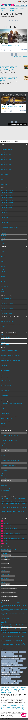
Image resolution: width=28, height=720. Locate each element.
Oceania (3, 319)
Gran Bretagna (12, 45)
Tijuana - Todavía (5, 411)
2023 (18, 45)
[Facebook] (10, 20)
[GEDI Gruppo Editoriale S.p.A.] (19, 2)
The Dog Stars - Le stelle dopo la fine (9, 435)
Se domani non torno (6, 385)
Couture (3, 445)
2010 (19, 106)
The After (4, 44)
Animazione (4, 240)
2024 (12, 147)
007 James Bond (14, 667)
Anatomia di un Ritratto (6, 418)
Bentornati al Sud (5, 377)
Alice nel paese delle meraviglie (9, 681)
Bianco (2, 392)
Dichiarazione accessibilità (8, 709)
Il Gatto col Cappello (5, 380)
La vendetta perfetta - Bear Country (9, 440)
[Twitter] (12, 20)
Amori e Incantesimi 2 (6, 370)
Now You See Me (5, 654)
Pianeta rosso (4, 553)
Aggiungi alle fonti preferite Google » (17, 9)
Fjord (2, 375)
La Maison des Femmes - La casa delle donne (11, 403)
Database (13, 687)
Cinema (7, 687)
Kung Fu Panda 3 (5, 595)
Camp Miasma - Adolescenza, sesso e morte (11, 324)
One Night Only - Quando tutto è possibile (10, 443)
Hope (2, 373)
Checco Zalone (5, 660)
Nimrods (3, 342)
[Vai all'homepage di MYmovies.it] (7, 6)
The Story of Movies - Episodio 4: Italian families (12, 514)
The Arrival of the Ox (5, 421)
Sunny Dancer (4, 475)
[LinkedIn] (15, 20)
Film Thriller (4, 235)
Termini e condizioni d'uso (8, 707)
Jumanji (3, 570)
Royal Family (4, 663)
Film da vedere (4, 174)
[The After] (13, 36)
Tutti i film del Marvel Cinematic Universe (11, 676)
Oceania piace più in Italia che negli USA (10, 602)
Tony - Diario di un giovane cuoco (9, 453)
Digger (2, 397)
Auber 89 (3, 423)
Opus (20, 656)
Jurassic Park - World (7, 665)
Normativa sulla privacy (17, 705)
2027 (2, 147)
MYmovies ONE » (3, 9)
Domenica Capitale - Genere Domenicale (10, 416)
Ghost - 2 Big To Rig (5, 448)
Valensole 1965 (4, 329)
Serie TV (8, 689)
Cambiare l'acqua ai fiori (6, 382)
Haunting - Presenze (6, 578)
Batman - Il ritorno (5, 574)
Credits (3, 705)
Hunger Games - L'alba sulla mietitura (10, 353)
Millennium (20, 672)
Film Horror (3, 238)
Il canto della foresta (5, 390)
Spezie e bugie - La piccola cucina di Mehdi (11, 360)
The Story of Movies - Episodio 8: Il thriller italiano (12, 501)
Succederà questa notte (6, 387)
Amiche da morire (5, 566)
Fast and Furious (15, 674)
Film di (2, 179)
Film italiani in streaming (6, 310)
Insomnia (3, 562)
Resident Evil (4, 363)
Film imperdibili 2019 (6, 169)
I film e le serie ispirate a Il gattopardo (10, 658)
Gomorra (16, 651)
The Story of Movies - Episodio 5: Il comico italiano (12, 511)
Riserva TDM (19, 707)
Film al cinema (4, 177)
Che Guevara (5, 683)
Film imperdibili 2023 (6, 159)
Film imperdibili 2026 (6, 152)
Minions (3, 651)
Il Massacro (3, 426)
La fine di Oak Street (5, 337)
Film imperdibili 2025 (6, 154)
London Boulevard (8, 105)
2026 (5, 147)
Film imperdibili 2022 (6, 162)
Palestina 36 (4, 368)
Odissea (6, 523)
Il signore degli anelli (6, 678)
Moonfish (3, 406)
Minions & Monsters (8, 535)
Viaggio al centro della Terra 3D (8, 549)
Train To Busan (4, 470)
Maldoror (3, 326)
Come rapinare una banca (7, 493)
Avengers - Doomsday (6, 358)
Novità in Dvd (4, 184)
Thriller (3, 106)
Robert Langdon (5, 672)
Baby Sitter (20, 660)
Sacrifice (3, 339)
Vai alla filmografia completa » (20, 56)
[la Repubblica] (25, 2)
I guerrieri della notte (6, 590)
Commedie (3, 233)
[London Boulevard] (13, 100)
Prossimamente (9, 691)
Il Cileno (3, 455)
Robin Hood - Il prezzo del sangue (9, 334)
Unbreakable (16, 670)
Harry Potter (13, 672)
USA (7, 106)
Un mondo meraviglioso (6, 488)
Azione (2, 243)
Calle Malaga (4, 365)
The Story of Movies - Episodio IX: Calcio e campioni (13, 498)
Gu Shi (2, 408)
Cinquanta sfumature (17, 665)
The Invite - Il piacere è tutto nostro (9, 350)
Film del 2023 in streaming (7, 305)
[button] (23, 715)
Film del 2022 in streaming (7, 308)
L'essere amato (4, 395)
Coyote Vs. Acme (5, 473)
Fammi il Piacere (5, 490)
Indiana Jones (8, 670)
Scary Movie (9, 651)
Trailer (16, 691)
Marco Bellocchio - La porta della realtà (10, 460)
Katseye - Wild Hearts (6, 344)
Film (18, 687)
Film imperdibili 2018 (6, 172)
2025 (9, 147)
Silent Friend (4, 485)
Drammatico (4, 45)
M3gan (12, 654)
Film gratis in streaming (6, 298)
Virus (3, 670)
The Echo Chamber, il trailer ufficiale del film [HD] (12, 636)
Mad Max (19, 681)
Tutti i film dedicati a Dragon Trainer (10, 656)
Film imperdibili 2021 (6, 164)
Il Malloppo (3, 483)
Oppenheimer (13, 660)
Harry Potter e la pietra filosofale (8, 438)
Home (2, 687)
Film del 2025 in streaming (7, 300)
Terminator (11, 683)
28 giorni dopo (22, 651)
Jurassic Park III (4, 586)
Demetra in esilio (5, 413)
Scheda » (23, 49)
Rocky (17, 683)
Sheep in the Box (5, 458)
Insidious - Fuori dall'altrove (7, 321)
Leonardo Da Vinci (13, 663)
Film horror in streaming (6, 313)
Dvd (12, 689)
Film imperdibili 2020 (6, 167)
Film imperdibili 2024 (6, 157)
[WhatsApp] (18, 20)
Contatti (8, 705)
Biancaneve (23, 658)
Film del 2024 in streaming (7, 303)
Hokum (6, 543)
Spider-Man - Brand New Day (10, 525)
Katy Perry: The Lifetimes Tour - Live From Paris (12, 478)
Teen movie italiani (6, 674)
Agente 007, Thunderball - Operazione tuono (11, 557)
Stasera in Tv (17, 689)
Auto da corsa (23, 667)
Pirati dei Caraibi (5, 667)
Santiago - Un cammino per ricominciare (10, 355)
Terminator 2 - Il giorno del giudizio (9, 465)
